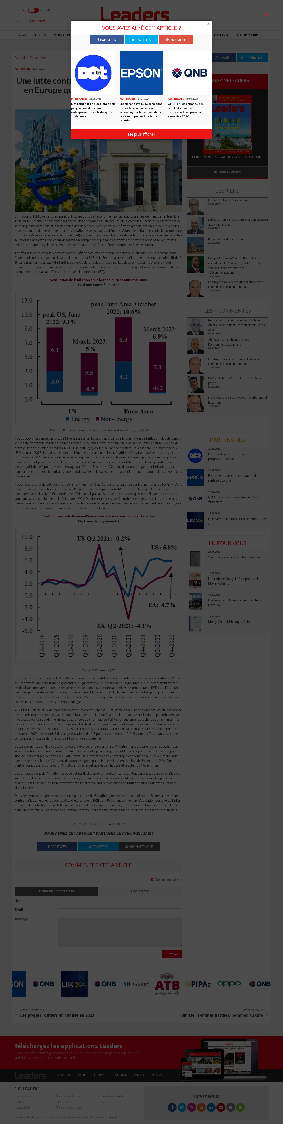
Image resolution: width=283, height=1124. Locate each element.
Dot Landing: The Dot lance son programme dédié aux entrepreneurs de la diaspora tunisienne (93, 110)
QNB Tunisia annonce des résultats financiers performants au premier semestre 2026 (186, 110)
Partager (107, 40)
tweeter (143, 40)
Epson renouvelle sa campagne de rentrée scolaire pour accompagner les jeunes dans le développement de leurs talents (141, 112)
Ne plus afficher (141, 134)
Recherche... (197, 14)
